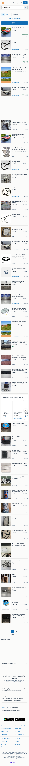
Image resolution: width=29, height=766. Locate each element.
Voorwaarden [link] (4, 731)
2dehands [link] (3, 744)
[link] (3, 2)
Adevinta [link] (16, 741)
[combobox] (12, 7)
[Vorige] (9, 631)
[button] (17, 2)
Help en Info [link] (17, 728)
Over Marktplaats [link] (5, 738)
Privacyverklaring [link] (18, 731)
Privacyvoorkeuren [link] (19, 734)
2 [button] (16, 631)
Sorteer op (14, 12)
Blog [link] (2, 726)
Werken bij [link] (17, 738)
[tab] (3, 14)
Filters (15, 23)
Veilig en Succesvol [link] (6, 728)
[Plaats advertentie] (25, 2)
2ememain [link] (17, 744)
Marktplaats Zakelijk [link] (19, 726)
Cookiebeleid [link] (4, 734)
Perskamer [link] (4, 741)
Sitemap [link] (3, 747)
